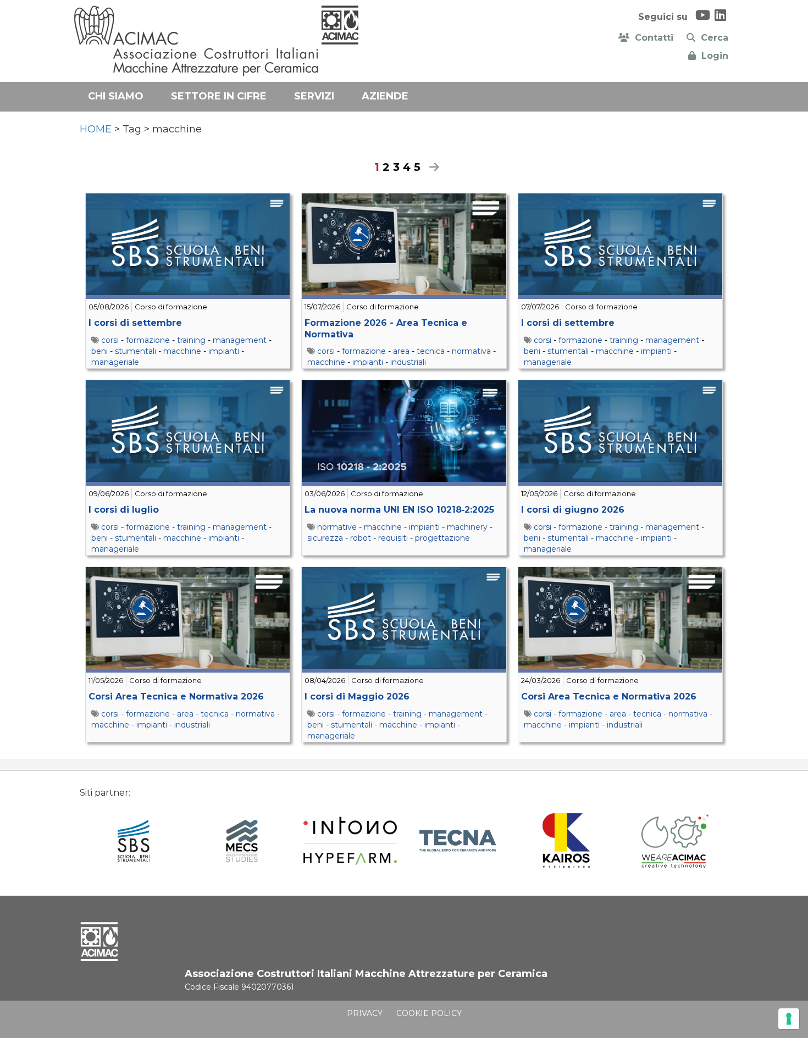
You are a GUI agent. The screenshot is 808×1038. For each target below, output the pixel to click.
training (191, 340)
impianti (223, 351)
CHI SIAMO (115, 96)
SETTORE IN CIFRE (219, 96)
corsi (110, 340)
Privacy (365, 1013)
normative (337, 527)
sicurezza (325, 538)
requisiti (393, 538)
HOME (96, 129)
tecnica (431, 351)
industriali (408, 362)
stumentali (135, 351)
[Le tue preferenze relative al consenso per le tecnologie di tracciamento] (788, 1018)
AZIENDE (385, 96)
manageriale (115, 362)
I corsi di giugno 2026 (572, 509)
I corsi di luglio (123, 509)
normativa (471, 351)
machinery (467, 527)
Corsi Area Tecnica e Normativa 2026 (176, 696)
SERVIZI (314, 96)
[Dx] (431, 167)
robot (360, 538)
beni (99, 351)
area (401, 351)
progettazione (442, 538)
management (240, 340)
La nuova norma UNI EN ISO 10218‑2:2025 (399, 509)
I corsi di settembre (135, 323)
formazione (148, 340)
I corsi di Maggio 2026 (357, 696)
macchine (182, 351)
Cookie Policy (429, 1013)
